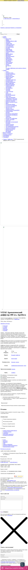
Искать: (2, 34)
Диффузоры (8, 78)
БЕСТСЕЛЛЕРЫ (7, 132)
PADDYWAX (9, 58)
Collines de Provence (10, 44)
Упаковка (8, 116)
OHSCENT (8, 57)
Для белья (8, 89)
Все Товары (8, 131)
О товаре (5, 327)
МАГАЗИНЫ (6, 135)
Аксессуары (8, 117)
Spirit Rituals (8, 61)
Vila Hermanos (9, 63)
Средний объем (10, 82)
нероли (17, 362)
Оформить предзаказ (5, 323)
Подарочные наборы (10, 104)
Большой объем (9, 81)
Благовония (8, 93)
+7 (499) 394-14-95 (7, 18)
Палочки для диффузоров (11, 118)
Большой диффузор (15, 355)
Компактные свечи (10, 76)
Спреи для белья (9, 91)
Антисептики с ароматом (11, 99)
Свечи (7, 71)
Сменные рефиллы (10, 85)
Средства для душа (11, 105)
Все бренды (8, 65)
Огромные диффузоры (11, 79)
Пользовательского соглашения (12, 489)
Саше (7, 92)
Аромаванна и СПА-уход (11, 98)
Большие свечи (10, 74)
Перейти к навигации (5, 27)
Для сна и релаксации (10, 127)
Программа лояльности (8, 434)
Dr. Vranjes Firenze (10, 47)
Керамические (10, 84)
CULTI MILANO (9, 45)
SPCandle (9, 59)
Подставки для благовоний (12, 121)
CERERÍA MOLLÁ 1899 (11, 41)
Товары (4, 70)
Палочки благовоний (10, 95)
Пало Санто (8, 96)
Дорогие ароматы (10, 125)
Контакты (5, 440)
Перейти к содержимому (15, 27)
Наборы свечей (9, 77)
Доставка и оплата (7, 134)
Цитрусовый (14, 358)
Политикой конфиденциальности (14, 487)
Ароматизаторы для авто (12, 110)
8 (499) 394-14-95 (4, 462)
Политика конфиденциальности (10, 445)
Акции (4, 36)
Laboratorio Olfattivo (10, 51)
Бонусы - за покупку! (8, 133)
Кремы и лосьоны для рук (11, 102)
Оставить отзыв (4, 416)
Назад (2, 511)
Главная (5, 139)
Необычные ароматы (10, 128)
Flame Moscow (9, 49)
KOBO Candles (9, 50)
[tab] (15, 325)
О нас (4, 439)
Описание (5, 325)
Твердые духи (9, 107)
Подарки (8, 112)
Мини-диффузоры (10, 83)
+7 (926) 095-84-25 (16, 18)
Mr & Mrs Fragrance (10, 56)
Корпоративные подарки (8, 446)
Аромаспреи (8, 86)
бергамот (13, 362)
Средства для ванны (10, 106)
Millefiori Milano (9, 54)
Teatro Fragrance (9, 62)
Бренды (5, 37)
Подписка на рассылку (8, 435)
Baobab (7, 40)
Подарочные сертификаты (11, 114)
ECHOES (8, 48)
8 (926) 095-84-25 (13, 462)
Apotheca (13, 372)
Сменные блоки (9, 111)
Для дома (9, 88)
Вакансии (5, 442)
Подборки (8, 123)
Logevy (7, 52)
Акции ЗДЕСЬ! (20, 0)
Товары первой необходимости (10, 430)
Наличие (5, 328)
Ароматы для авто (10, 109)
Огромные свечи (9, 72)
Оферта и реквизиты (7, 444)
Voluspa (7, 64)
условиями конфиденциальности (8, 561)
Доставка (5, 330)
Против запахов (9, 130)
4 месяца (13, 369)
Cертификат (6, 137)
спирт (25, 365)
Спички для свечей (10, 119)
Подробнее (9, 515)
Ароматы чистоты (10, 124)
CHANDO (8, 42)
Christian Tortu (9, 43)
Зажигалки (8, 120)
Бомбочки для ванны (10, 100)
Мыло (7, 103)
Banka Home (8, 38)
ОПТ (4, 443)
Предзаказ (5, 329)
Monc (8, 55)
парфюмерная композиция (17, 365)
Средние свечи (9, 75)
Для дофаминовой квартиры (12, 126)
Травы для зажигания (10, 97)
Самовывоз (5, 432)
